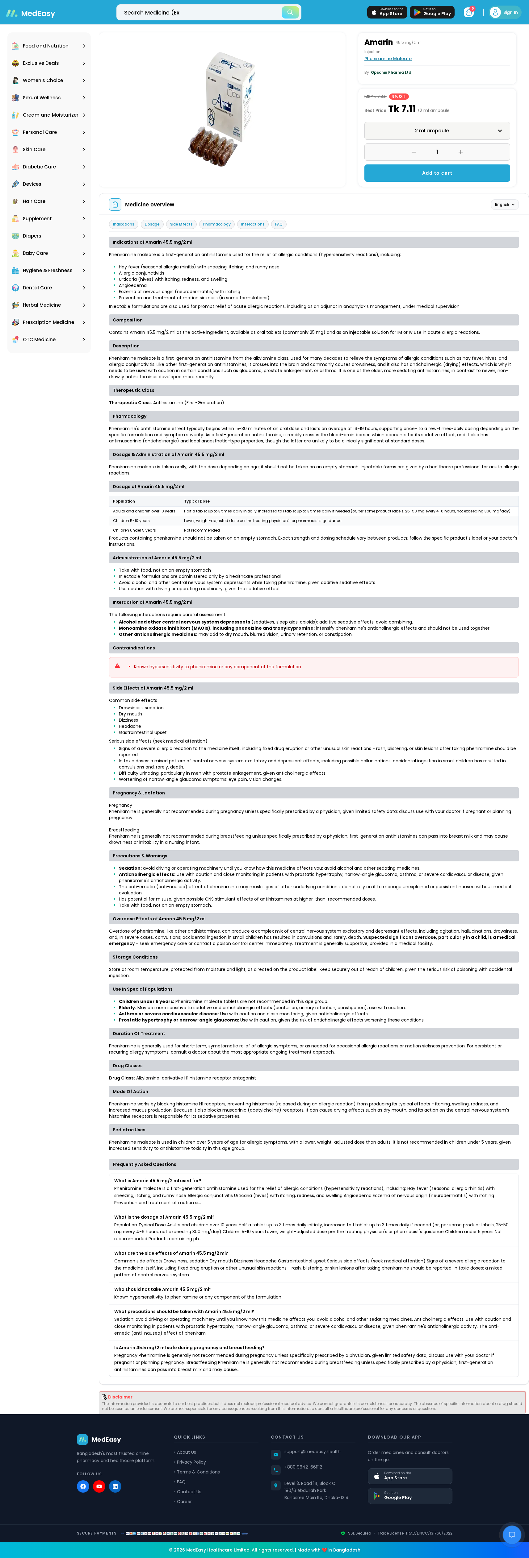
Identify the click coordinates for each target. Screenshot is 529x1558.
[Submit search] (290, 12)
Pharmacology (217, 224)
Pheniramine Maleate (388, 59)
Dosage (152, 224)
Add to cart (437, 173)
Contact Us (189, 1492)
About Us (186, 1452)
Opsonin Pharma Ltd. (391, 72)
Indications (123, 224)
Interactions (253, 224)
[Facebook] (83, 1486)
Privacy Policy (191, 1462)
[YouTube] (99, 1486)
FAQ (279, 224)
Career (184, 1501)
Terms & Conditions (198, 1472)
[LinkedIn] (115, 1486)
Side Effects (181, 224)
